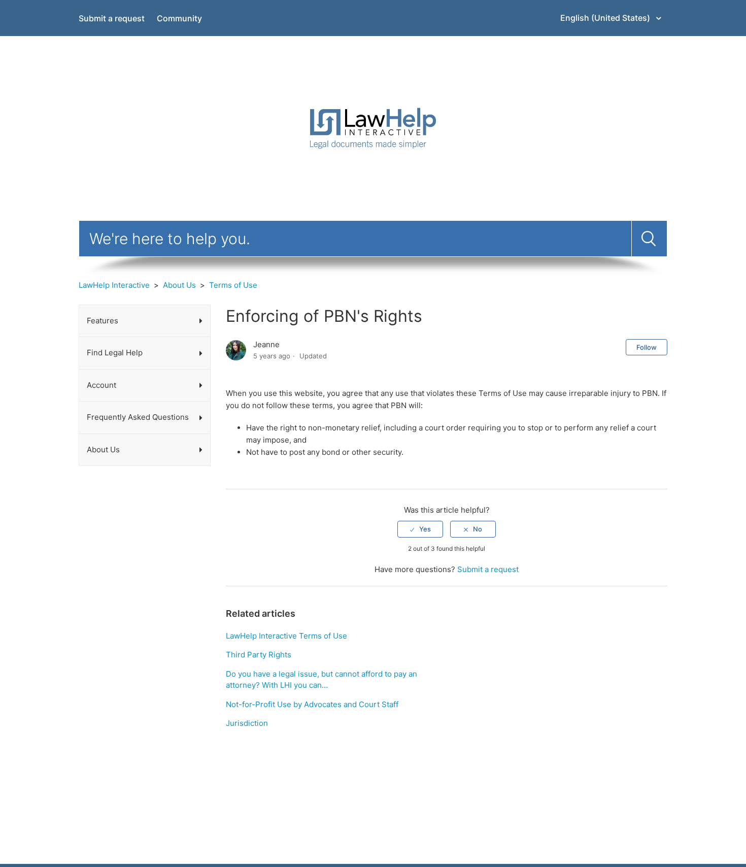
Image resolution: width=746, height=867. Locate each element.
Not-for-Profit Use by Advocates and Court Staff (312, 704)
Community (179, 18)
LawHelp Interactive (114, 285)
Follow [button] (646, 347)
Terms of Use (233, 285)
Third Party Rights (258, 654)
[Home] (373, 127)
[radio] (420, 529)
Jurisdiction (247, 723)
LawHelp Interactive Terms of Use (286, 636)
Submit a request (112, 18)
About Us (179, 285)
